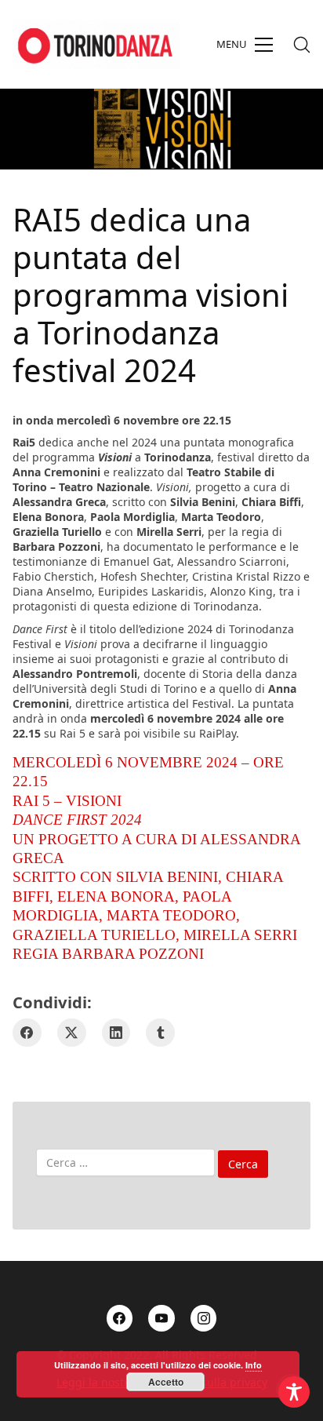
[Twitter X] (71, 1033)
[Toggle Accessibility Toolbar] (294, 1392)
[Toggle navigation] (245, 44)
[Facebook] (27, 1033)
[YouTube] (161, 1318)
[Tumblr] (160, 1033)
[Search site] (301, 44)
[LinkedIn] (116, 1033)
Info (253, 1365)
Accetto (165, 1382)
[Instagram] (204, 1318)
